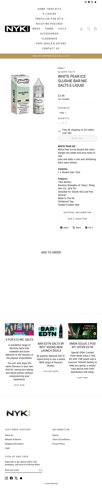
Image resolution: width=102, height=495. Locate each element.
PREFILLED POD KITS (50, 18)
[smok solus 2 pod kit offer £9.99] (82, 331)
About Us (9, 435)
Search (55, 435)
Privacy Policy (58, 444)
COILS (63, 28)
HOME (41, 8)
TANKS (50, 28)
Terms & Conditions (61, 439)
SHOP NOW (19, 385)
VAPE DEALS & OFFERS (51, 43)
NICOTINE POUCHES (50, 23)
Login (7, 448)
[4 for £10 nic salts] (19, 329)
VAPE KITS (54, 8)
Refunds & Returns (13, 439)
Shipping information (77, 212)
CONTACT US (51, 48)
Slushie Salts (66, 72)
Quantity (63, 118)
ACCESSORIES (50, 33)
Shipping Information (14, 444)
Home (60, 68)
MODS (37, 28)
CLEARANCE (50, 38)
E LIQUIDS (50, 13)
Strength (64, 108)
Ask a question (77, 219)
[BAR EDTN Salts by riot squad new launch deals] (51, 331)
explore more (51, 371)
